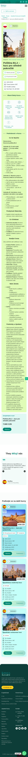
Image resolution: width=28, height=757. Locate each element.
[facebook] (21, 2)
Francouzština (4, 719)
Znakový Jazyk (5, 736)
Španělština (4, 738)
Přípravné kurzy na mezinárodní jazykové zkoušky (6, 742)
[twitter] (23, 2)
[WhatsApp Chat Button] (24, 753)
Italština (3, 726)
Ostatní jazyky (4, 731)
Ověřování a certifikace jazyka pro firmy (21, 696)
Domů (3, 16)
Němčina (3, 721)
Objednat (7, 429)
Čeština (3, 714)
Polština (5, 17)
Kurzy (7, 16)
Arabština (3, 711)
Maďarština (4, 723)
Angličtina (3, 716)
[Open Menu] (26, 6)
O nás (2, 696)
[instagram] (26, 2)
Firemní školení (19, 698)
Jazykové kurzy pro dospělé (18, 16)
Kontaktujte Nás (5, 701)
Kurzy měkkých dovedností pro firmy (21, 701)
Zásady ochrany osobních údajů (7, 703)
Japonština (4, 728)
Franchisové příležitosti (6, 698)
